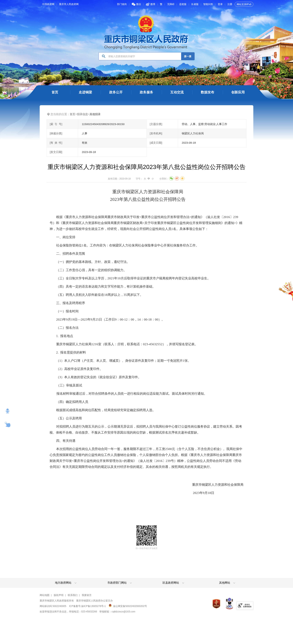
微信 (138, 4)
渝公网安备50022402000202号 (129, 606)
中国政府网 (48, 4)
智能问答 (208, 4)
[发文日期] (56, 152)
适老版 (182, 4)
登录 (220, 4)
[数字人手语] (8, 424)
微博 (152, 4)
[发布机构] (156, 133)
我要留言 (87, 595)
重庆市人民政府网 (69, 4)
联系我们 (73, 595)
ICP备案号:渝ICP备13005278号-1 (87, 606)
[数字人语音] (8, 411)
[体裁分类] (56, 133)
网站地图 (44, 595)
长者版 (195, 4)
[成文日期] (156, 142)
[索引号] (56, 124)
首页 (72, 114)
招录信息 (82, 114)
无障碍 (170, 4)
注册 (229, 4)
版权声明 (58, 595)
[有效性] (56, 142)
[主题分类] (156, 124)
